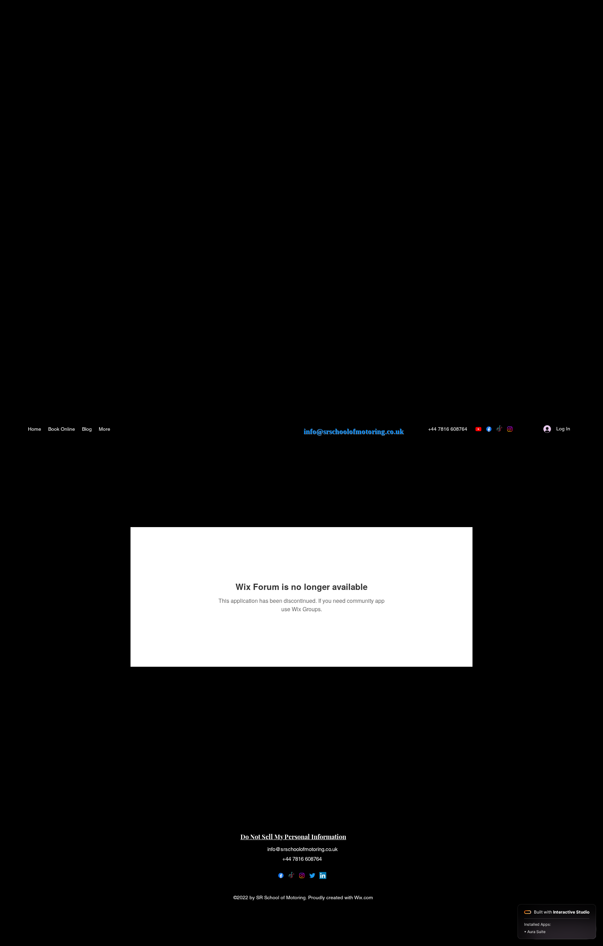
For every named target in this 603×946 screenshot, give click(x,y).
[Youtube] (478, 429)
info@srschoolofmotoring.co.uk (354, 431)
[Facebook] (280, 875)
